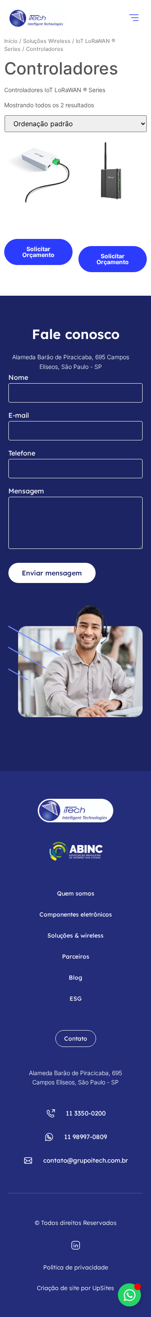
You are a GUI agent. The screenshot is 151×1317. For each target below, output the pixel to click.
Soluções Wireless (46, 41)
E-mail (18, 415)
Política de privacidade (75, 1267)
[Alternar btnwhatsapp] (129, 1294)
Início (11, 41)
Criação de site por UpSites (75, 1288)
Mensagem (26, 491)
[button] (134, 18)
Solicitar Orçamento (38, 251)
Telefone (21, 453)
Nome (18, 377)
